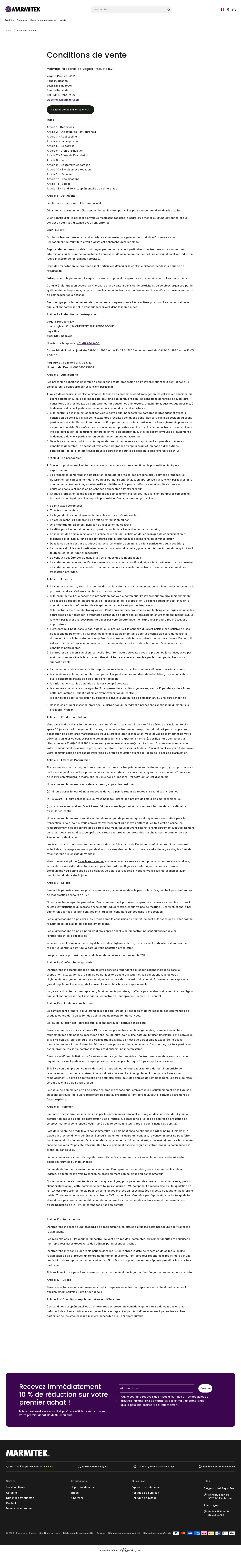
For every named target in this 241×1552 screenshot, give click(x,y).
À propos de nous (83, 1487)
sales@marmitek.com (140, 743)
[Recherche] (168, 9)
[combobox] (131, 9)
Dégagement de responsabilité (124, 1533)
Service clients (15, 1487)
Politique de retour (144, 1498)
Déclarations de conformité (157, 1533)
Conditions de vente (26, 30)
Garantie (11, 1492)
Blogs (75, 1492)
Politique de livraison (145, 1492)
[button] (234, 9)
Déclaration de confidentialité (78, 1533)
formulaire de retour (91, 861)
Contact (11, 1503)
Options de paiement (145, 1487)
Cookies (101, 1533)
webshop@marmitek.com (63, 99)
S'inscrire (205, 1388)
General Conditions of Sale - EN (70, 109)
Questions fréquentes (20, 1498)
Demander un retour (19, 1508)
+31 (63, 95)
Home (9, 30)
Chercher (77, 1498)
